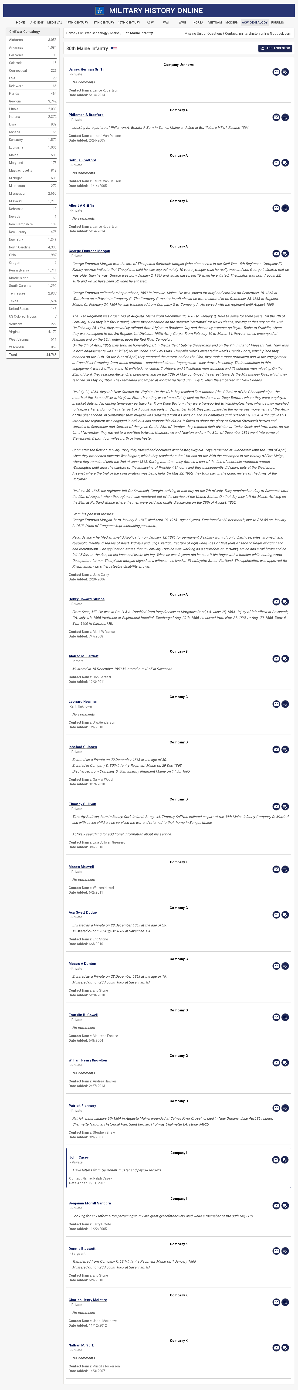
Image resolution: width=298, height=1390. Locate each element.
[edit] (285, 72)
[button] (146, 69)
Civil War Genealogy (93, 33)
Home (70, 33)
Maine (115, 33)
